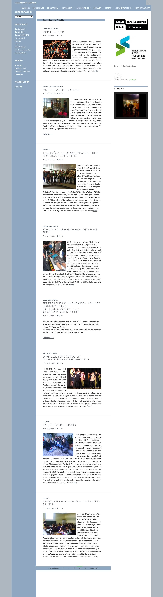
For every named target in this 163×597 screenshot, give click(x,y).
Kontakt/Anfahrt (142, 8)
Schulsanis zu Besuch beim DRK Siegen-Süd (70, 231)
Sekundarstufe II (123, 8)
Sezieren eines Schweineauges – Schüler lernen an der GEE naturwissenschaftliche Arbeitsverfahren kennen (71, 308)
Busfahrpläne (19, 32)
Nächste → (94, 568)
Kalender (26, 8)
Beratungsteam (20, 29)
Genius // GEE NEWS (22, 35)
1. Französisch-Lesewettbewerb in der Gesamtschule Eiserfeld (70, 154)
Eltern (108, 8)
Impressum (19, 74)
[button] (126, 111)
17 (85, 568)
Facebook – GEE (20, 68)
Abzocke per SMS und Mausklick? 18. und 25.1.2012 (71, 503)
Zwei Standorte (20, 53)
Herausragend (20, 38)
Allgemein (46, 29)
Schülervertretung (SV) (23, 50)
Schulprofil (52, 8)
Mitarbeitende (83, 8)
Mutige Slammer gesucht (61, 89)
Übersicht (18, 87)
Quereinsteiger (20, 47)
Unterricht (67, 8)
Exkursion (47, 226)
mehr (96, 71)
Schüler (97, 8)
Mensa (17, 44)
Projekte (54, 29)
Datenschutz (38, 8)
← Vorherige (53, 568)
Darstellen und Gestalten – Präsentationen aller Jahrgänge (66, 358)
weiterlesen (48, 134)
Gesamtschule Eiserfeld (25, 2)
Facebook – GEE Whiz (22, 71)
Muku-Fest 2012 (54, 32)
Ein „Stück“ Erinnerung (59, 425)
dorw (60, 36)
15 (74, 568)
